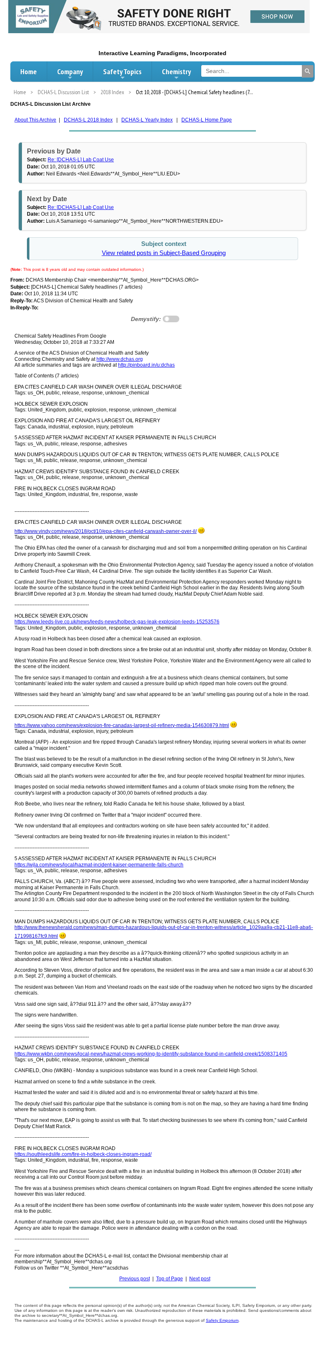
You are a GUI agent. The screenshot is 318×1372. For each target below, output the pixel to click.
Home (28, 71)
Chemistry (176, 71)
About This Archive (35, 120)
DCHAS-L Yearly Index (147, 120)
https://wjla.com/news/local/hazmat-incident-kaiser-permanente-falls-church (98, 865)
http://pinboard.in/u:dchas (146, 365)
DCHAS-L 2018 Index (88, 120)
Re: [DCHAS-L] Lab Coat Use (81, 160)
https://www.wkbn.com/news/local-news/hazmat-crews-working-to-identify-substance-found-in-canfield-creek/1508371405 (150, 1054)
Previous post (134, 1279)
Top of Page (169, 1279)
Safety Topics (122, 71)
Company (70, 71)
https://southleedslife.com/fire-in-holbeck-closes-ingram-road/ (83, 1154)
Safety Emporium (222, 1320)
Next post (199, 1279)
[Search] (307, 71)
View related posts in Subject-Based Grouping (164, 253)
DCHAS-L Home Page (206, 120)
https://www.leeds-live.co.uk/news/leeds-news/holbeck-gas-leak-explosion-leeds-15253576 (116, 622)
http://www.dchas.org (119, 359)
